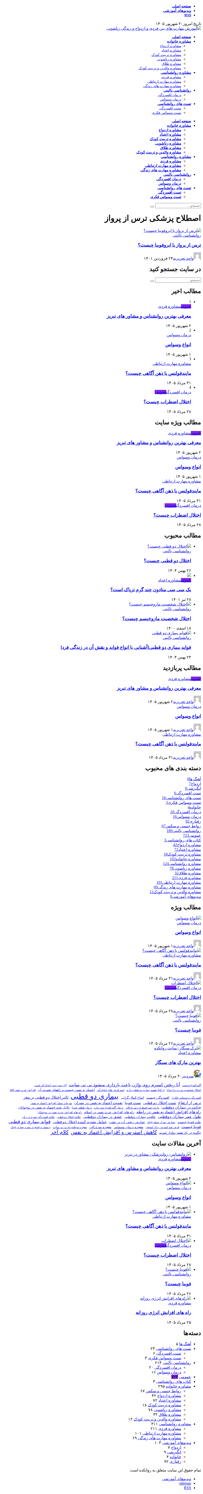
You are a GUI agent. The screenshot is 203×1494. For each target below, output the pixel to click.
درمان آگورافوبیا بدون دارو (108, 1107)
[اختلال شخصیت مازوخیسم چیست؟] (160, 604)
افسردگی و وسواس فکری (186, 1097)
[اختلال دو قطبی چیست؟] (169, 546)
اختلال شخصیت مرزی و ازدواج (184, 1090)
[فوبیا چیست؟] (188, 1015)
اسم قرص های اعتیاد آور (110, 1090)
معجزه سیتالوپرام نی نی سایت (70, 1127)
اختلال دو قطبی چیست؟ (167, 560)
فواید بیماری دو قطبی (29, 1121)
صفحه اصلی (181, 6)
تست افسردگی (170, 108)
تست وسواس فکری (166, 113)
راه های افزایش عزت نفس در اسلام (109, 1112)
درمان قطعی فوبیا (82, 1107)
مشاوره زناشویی (169, 59)
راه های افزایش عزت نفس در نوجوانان (60, 1112)
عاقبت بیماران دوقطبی (140, 1117)
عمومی (186, 306)
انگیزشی (174, 1452)
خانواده (175, 1457)
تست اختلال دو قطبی (159, 1103)
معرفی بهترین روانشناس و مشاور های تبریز (149, 316)
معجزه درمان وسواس (128, 1127)
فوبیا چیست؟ (188, 1030)
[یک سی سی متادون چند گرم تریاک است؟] (189, 575)
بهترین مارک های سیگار (178, 1062)
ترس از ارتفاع (189, 1102)
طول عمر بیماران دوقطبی (179, 1116)
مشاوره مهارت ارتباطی (164, 81)
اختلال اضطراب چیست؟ (167, 401)
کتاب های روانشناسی (173, 1381)
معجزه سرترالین (100, 1127)
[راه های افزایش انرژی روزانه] (165, 1298)
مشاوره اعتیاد (171, 50)
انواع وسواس (178, 344)
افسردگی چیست (157, 1097)
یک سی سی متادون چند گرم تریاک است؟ (150, 589)
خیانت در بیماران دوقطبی (181, 1107)
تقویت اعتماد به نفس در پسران (98, 1103)
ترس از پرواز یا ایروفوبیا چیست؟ (169, 245)
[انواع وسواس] (188, 918)
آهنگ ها (185, 1344)
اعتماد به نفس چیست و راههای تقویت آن (66, 1090)
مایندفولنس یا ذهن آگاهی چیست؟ (158, 373)
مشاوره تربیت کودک (166, 55)
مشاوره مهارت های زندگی (162, 86)
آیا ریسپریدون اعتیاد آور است (50, 1085)
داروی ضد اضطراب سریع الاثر (142, 1107)
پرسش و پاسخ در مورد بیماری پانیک (31, 1127)
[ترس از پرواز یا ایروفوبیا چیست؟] (172, 230)
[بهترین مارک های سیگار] (177, 1048)
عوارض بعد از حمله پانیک (161, 1122)
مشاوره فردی (171, 77)
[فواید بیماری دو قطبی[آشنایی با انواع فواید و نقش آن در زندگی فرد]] (171, 633)
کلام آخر (60, 1132)
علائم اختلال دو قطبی (69, 1116)
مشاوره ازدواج (170, 46)
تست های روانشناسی (174, 103)
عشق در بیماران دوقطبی (102, 1117)
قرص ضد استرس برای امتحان (162, 1127)
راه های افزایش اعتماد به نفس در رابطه (168, 1112)
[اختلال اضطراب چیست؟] (186, 983)
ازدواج (176, 1447)
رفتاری (175, 1461)
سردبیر (188, 1076)
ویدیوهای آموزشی (177, 11)
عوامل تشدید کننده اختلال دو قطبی (80, 1122)
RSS (187, 15)
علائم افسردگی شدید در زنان (38, 1116)
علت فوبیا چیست (189, 1122)
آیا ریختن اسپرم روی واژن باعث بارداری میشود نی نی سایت (124, 1084)
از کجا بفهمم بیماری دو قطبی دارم (145, 1090)
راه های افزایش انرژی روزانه (163, 1312)
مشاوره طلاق (171, 64)
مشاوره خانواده (179, 41)
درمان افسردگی (169, 95)
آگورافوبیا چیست (191, 1085)
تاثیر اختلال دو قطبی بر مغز (46, 1097)
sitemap (185, 1483)
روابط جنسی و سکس (163, 1391)
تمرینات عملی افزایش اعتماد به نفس (51, 1103)
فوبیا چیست (191, 1126)
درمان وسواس (170, 99)
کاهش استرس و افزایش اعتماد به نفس (114, 1132)
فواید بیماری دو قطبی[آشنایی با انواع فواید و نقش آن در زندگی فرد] (126, 647)
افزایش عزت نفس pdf (23, 1090)
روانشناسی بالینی (177, 90)
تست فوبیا (133, 1103)
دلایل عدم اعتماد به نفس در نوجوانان (44, 1107)
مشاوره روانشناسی (176, 72)
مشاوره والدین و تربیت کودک (160, 68)
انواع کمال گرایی (132, 1097)
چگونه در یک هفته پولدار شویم (180, 1133)
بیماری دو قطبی (95, 1096)
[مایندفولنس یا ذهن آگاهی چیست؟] (171, 950)
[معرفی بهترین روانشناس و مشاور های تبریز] (158, 1154)
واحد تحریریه (183, 258)
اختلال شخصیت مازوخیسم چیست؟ (156, 618)
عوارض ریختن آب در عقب (127, 1122)
